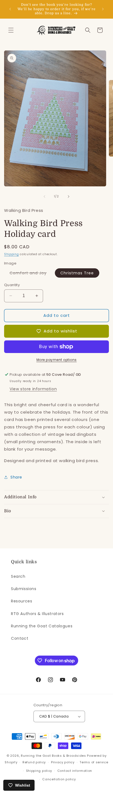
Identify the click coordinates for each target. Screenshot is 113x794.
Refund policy (34, 762)
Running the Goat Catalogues (41, 626)
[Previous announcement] (10, 9)
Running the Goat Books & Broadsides (53, 755)
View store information (33, 389)
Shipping (11, 254)
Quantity (12, 285)
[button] (11, 30)
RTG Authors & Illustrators (37, 613)
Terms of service (94, 762)
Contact (19, 638)
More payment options (56, 359)
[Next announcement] (103, 9)
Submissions (23, 588)
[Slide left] (44, 196)
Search (18, 576)
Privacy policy (63, 762)
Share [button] (16, 477)
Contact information (74, 771)
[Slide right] (69, 196)
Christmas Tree (77, 273)
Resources (21, 601)
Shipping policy (39, 771)
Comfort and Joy (31, 274)
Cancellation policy (59, 779)
